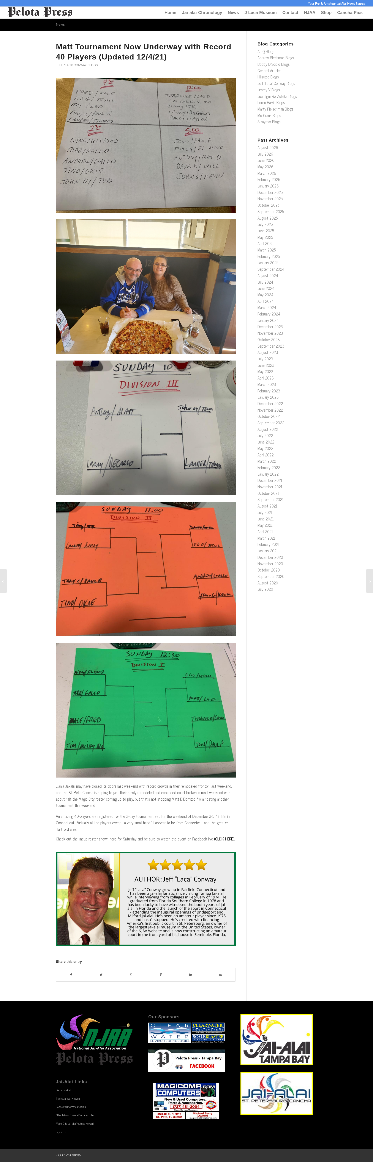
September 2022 (271, 422)
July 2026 (265, 154)
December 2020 (270, 557)
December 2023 (270, 326)
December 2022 (270, 403)
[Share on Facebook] (71, 974)
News (233, 12)
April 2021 (265, 531)
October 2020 (269, 570)
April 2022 (266, 454)
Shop (326, 12)
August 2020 (268, 582)
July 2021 (265, 512)
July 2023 (265, 358)
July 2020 (265, 589)
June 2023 (266, 365)
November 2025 (270, 198)
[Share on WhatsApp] (131, 974)
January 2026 (268, 186)
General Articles (269, 70)
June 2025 (266, 230)
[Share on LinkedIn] (191, 974)
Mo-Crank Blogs (269, 115)
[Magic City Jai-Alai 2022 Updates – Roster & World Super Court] (369, 581)
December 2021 (270, 480)
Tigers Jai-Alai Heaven (68, 1098)
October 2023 (269, 339)
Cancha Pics (350, 12)
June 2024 (266, 288)
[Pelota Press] (40, 13)
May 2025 (265, 237)
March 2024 (267, 307)
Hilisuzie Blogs (268, 76)
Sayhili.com (62, 1132)
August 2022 (268, 429)
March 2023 (267, 384)
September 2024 (271, 269)
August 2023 (268, 352)
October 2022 (269, 416)
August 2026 (268, 147)
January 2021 (268, 550)
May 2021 (265, 525)
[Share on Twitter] (101, 974)
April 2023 (266, 378)
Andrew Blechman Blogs (276, 57)
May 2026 (265, 166)
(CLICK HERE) (224, 839)
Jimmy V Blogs (269, 89)
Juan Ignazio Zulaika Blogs (277, 96)
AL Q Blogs (266, 51)
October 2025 (269, 205)
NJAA (309, 12)
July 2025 (265, 224)
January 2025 (268, 262)
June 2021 (266, 518)
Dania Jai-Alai (63, 1090)
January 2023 (268, 397)
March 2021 (266, 538)
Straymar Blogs (269, 121)
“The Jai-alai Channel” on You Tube (74, 1115)
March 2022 (267, 461)
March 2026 (267, 173)
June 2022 (266, 442)
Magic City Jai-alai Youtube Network (75, 1123)
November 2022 (270, 410)
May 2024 (265, 294)
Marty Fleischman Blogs (275, 109)
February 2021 (269, 544)
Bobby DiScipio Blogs (274, 64)
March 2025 (267, 250)
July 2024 (265, 282)
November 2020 (270, 563)
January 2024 (268, 320)
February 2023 (269, 390)
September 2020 (271, 576)
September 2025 (271, 211)
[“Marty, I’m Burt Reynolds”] (3, 581)
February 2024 (269, 314)
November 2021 (270, 486)
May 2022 (265, 448)
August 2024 (268, 275)
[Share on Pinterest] (161, 974)
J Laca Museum (261, 12)
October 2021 (268, 493)
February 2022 (269, 467)
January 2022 (268, 474)
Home (170, 12)
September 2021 (271, 499)
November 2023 (270, 333)
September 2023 (271, 346)
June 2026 (266, 160)
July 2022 (265, 435)
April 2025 (265, 243)
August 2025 (268, 218)
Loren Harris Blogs (271, 102)
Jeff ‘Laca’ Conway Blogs (77, 65)
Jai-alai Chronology (202, 12)
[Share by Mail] (221, 974)
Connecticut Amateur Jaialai (71, 1106)
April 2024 (266, 301)
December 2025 (270, 192)
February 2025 (269, 256)
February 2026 (269, 179)
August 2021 (267, 506)
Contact (290, 12)
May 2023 (265, 371)
